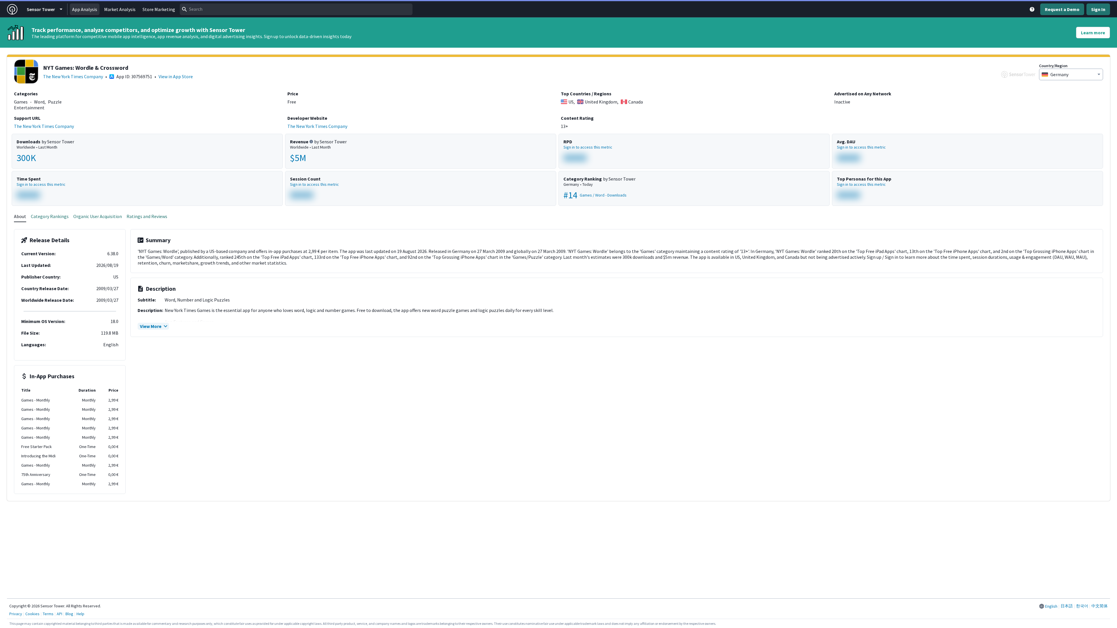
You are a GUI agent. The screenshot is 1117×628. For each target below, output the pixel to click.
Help (80, 613)
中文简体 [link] (1099, 606)
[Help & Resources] (1032, 9)
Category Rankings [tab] (50, 216)
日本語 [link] (1067, 606)
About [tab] (20, 216)
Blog (69, 613)
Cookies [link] (32, 613)
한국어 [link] (1082, 606)
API (59, 613)
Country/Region (1053, 65)
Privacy (15, 613)
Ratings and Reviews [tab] (147, 216)
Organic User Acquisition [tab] (97, 216)
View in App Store (176, 76)
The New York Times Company (73, 76)
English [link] (1051, 606)
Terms (48, 613)
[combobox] (296, 9)
